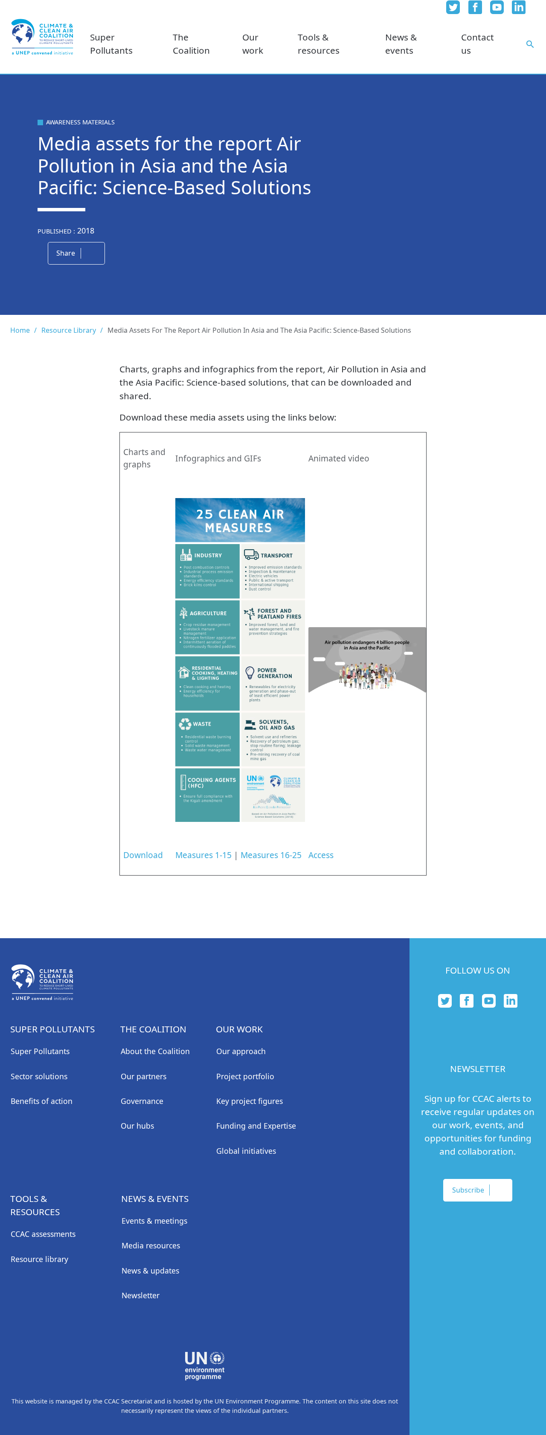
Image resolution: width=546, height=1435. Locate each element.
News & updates (150, 1270)
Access (321, 855)
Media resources (151, 1245)
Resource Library (68, 330)
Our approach (241, 1051)
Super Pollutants (40, 1051)
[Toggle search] (530, 43)
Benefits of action (42, 1101)
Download (143, 855)
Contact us (477, 43)
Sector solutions (39, 1076)
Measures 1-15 (203, 855)
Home (20, 330)
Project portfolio (245, 1076)
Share (65, 253)
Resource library (39, 1259)
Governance (142, 1101)
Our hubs (137, 1126)
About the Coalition (155, 1051)
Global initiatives (246, 1151)
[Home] (42, 36)
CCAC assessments (43, 1234)
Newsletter (141, 1295)
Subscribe (468, 1190)
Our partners (143, 1076)
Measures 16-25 (271, 855)
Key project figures (249, 1101)
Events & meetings (154, 1221)
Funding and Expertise (256, 1126)
